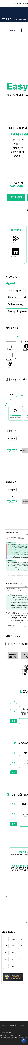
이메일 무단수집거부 (23, 1025)
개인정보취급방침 (12, 1025)
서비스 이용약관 (3, 1025)
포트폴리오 (12, 30)
